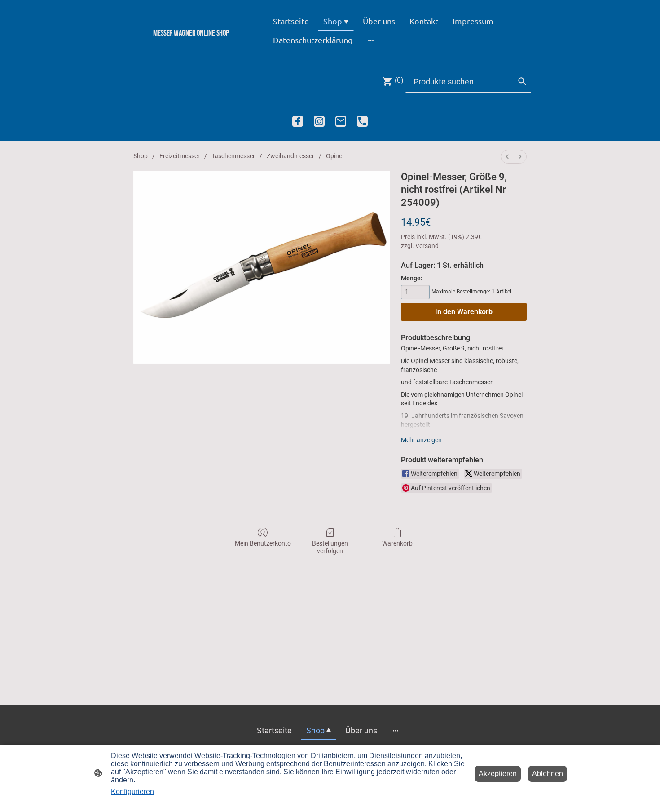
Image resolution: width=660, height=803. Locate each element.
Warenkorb (397, 543)
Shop (140, 156)
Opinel (334, 156)
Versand (427, 245)
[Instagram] (319, 121)
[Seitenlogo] (191, 48)
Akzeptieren (498, 773)
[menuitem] (507, 156)
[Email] (340, 121)
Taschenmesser (233, 156)
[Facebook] (297, 121)
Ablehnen (547, 773)
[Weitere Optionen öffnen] (370, 40)
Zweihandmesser (290, 156)
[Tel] (362, 121)
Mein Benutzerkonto (263, 543)
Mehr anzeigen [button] (421, 440)
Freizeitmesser (179, 156)
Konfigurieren (132, 791)
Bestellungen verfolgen (330, 547)
